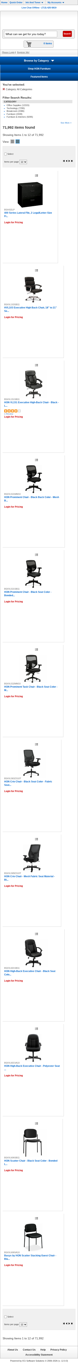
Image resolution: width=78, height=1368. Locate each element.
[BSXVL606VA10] (33, 1238)
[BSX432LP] (30, 195)
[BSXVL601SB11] (34, 953)
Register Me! (23, 52)
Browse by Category (36, 60)
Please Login (8, 52)
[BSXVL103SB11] (33, 290)
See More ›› (66, 123)
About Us (12, 1349)
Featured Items (39, 76)
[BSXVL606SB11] (33, 1143)
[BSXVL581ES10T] (32, 764)
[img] (39, 20)
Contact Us (29, 1349)
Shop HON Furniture (39, 68)
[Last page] (72, 161)
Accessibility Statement (39, 1354)
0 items (48, 43)
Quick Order (16, 2)
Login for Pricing (13, 222)
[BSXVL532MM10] (33, 669)
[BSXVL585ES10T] (32, 858)
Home (4, 2)
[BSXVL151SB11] (33, 384)
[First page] (64, 161)
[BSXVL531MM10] (34, 479)
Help (43, 1349)
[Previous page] (67, 161)
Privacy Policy (58, 1349)
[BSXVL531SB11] (33, 574)
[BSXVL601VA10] (33, 1048)
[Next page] (69, 161)
